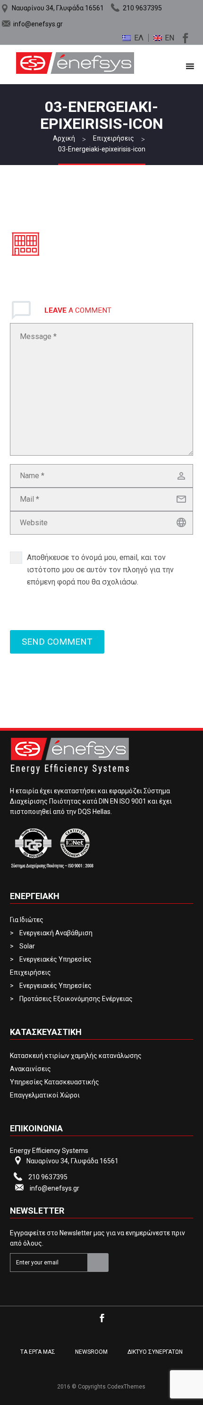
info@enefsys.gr (38, 24)
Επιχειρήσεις (30, 972)
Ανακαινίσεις (30, 1069)
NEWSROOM (91, 1352)
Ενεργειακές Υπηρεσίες (55, 959)
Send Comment (57, 641)
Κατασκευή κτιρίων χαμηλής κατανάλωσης (76, 1055)
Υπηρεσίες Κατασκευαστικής (54, 1082)
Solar (27, 946)
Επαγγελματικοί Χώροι (45, 1095)
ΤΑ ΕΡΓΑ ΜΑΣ (37, 1352)
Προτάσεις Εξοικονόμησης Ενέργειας (76, 998)
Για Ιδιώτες (26, 920)
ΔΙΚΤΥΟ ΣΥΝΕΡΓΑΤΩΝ (155, 1352)
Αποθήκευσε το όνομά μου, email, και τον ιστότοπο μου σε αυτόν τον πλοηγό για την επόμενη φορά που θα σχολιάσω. (100, 569)
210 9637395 (142, 8)
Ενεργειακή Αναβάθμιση (56, 933)
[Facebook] (184, 36)
